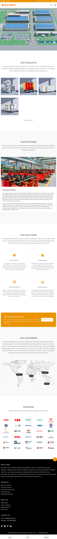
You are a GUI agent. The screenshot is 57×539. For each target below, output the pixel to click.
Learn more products (27, 120)
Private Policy (4, 509)
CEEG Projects (4, 503)
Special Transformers (6, 485)
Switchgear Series (5, 492)
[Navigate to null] (2, 526)
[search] (51, 5)
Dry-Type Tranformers (6, 487)
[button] (51, 159)
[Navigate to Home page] (9, 5)
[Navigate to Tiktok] (1, 1)
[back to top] (55, 459)
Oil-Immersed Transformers (8, 489)
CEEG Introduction (5, 507)
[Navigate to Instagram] (3, 1)
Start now (47, 319)
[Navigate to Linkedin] (8, 1)
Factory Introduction (6, 505)
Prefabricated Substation (7, 494)
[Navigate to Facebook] (6, 1)
